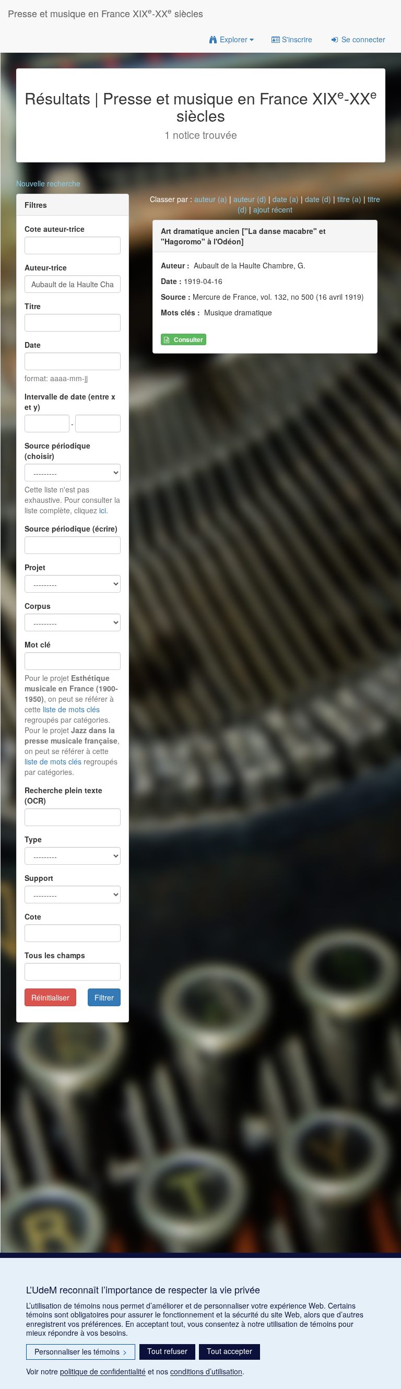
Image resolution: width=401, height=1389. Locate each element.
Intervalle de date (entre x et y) (70, 401)
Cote (33, 916)
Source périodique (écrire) (71, 528)
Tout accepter (229, 1351)
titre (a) (349, 199)
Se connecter (362, 39)
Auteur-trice (46, 267)
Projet (35, 567)
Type (33, 839)
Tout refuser (167, 1351)
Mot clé (38, 644)
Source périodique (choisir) (57, 450)
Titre (33, 306)
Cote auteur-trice (55, 228)
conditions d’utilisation (206, 1371)
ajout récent (272, 209)
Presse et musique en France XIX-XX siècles (105, 13)
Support (39, 878)
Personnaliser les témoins (80, 1351)
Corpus (38, 606)
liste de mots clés (71, 709)
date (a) (286, 199)
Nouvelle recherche (48, 183)
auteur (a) (210, 199)
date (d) (318, 199)
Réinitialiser (50, 997)
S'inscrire (296, 39)
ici (102, 510)
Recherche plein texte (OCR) (63, 795)
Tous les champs (55, 955)
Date (33, 344)
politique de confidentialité (103, 1371)
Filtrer (104, 997)
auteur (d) (249, 199)
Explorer (234, 39)
